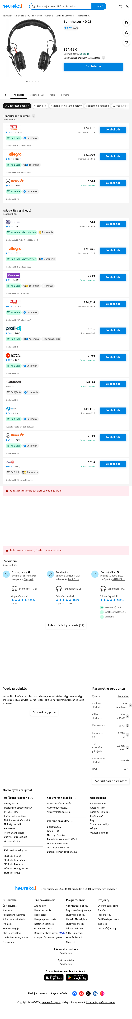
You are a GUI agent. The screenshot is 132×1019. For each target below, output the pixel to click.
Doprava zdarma (87, 185)
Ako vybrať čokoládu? (57, 808)
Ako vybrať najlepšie (59, 798)
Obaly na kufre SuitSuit (15, 837)
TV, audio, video (34, 15)
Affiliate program (74, 933)
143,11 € (89, 409)
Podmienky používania (14, 915)
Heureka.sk (7, 15)
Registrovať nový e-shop (78, 910)
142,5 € (90, 382)
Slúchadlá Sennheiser (65, 15)
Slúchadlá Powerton (14, 864)
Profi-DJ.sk (73, 579)
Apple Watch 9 (97, 808)
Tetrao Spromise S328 (58, 847)
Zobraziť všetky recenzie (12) (66, 625)
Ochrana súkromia (43, 928)
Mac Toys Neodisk (56, 835)
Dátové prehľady (74, 928)
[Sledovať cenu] (126, 32)
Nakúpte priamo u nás (45, 919)
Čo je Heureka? (10, 906)
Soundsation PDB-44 (57, 843)
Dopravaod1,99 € (86, 159)
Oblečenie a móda (99, 833)
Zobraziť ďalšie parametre (110, 781)
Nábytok (94, 828)
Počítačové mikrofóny (15, 816)
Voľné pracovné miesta (14, 919)
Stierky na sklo (11, 803)
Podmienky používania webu (100, 1002)
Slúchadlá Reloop (12, 856)
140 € (91, 356)
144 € (91, 181)
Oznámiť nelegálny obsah (15, 937)
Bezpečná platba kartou (46, 933)
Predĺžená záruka (51, 339)
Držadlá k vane (11, 812)
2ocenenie (33, 165)
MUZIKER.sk (118, 579)
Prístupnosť (9, 942)
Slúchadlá (48, 15)
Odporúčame (98, 798)
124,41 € (89, 128)
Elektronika (19, 15)
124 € (91, 276)
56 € (92, 222)
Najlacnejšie (40, 106)
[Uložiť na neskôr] (126, 42)
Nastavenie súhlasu (44, 924)
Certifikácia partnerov (108, 919)
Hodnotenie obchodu (97, 106)
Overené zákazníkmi (108, 906)
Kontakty (7, 910)
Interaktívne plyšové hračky (18, 808)
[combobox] (60, 6)
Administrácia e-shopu (77, 906)
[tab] (18, 95)
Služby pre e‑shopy (75, 915)
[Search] (6, 95)
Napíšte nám (66, 953)
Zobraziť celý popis (44, 712)
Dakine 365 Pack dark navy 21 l (62, 852)
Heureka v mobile (43, 910)
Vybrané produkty (58, 821)
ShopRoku (103, 910)
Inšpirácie (102, 924)
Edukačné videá (74, 937)
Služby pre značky (75, 924)
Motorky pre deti (12, 824)
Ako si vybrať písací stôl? (59, 812)
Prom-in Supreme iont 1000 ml (62, 839)
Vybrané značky (13, 850)
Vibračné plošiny (12, 841)
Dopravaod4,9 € (87, 226)
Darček (49, 286)
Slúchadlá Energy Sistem (16, 868)
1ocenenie (32, 138)
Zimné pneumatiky (99, 824)
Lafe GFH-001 (54, 831)
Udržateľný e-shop (107, 928)
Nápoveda (71, 942)
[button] (18, 95)
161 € (91, 462)
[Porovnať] (126, 22)
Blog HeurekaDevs (12, 933)
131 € (91, 329)
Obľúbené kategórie (16, 798)
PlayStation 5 (96, 816)
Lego (92, 820)
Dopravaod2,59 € (86, 132)
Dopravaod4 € (88, 333)
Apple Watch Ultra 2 (100, 812)
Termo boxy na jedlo (14, 833)
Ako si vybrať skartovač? (59, 803)
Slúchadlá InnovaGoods (15, 860)
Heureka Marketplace (76, 919)
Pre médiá (8, 924)
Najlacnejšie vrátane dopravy (66, 106)
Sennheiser (123, 696)
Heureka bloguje (11, 928)
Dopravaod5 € (88, 413)
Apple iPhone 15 (98, 803)
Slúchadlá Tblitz (12, 872)
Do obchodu (113, 130)
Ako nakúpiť (40, 906)
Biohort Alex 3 (54, 827)
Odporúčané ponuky (18, 106)
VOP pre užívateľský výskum (48, 937)
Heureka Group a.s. (51, 1002)
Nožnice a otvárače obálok (17, 820)
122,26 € (89, 155)
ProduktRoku (104, 915)
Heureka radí (40, 915)
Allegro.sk (28, 579)
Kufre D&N (9, 828)
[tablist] (52, 95)
